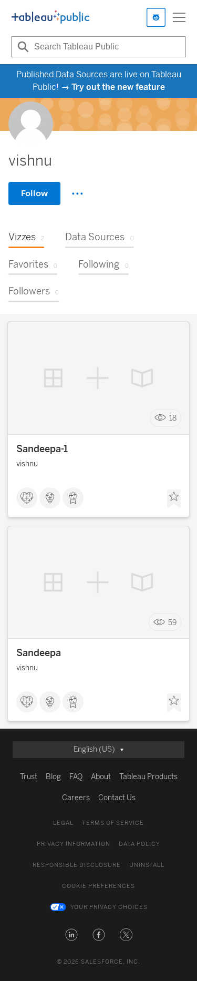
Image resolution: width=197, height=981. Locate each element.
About (101, 776)
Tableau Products (148, 776)
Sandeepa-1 (42, 449)
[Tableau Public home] (50, 17)
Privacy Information (73, 844)
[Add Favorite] (174, 498)
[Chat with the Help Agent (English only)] (156, 17)
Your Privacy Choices (109, 907)
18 (173, 418)
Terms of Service (113, 823)
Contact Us (117, 797)
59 (172, 622)
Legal (63, 823)
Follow (34, 193)
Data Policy (139, 844)
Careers (76, 797)
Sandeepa (38, 653)
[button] (71, 934)
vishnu (27, 463)
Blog (53, 776)
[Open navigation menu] (179, 17)
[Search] (21, 46)
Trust (28, 776)
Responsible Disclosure (77, 865)
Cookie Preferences (98, 886)
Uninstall (146, 865)
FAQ (75, 776)
